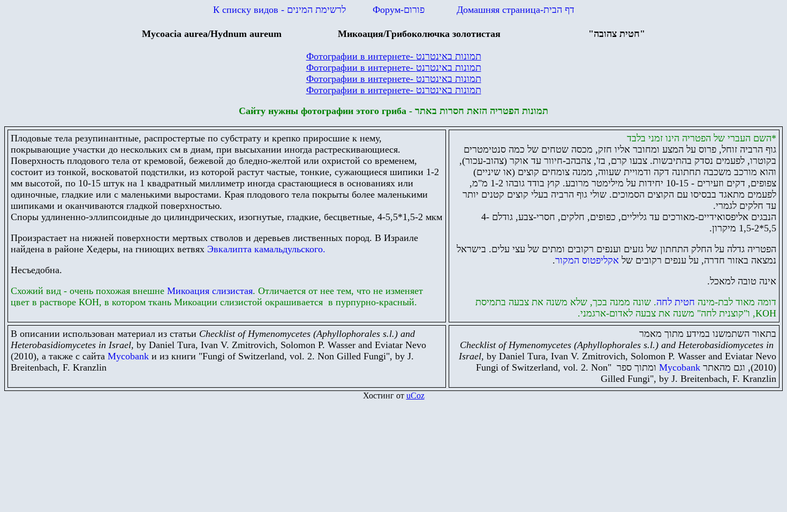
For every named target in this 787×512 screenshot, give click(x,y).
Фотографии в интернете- (393, 56)
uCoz (415, 395)
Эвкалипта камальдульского (266, 249)
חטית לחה (675, 302)
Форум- (399, 9)
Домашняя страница (515, 9)
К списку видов (279, 9)
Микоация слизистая (210, 290)
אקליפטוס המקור (587, 260)
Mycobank (128, 356)
